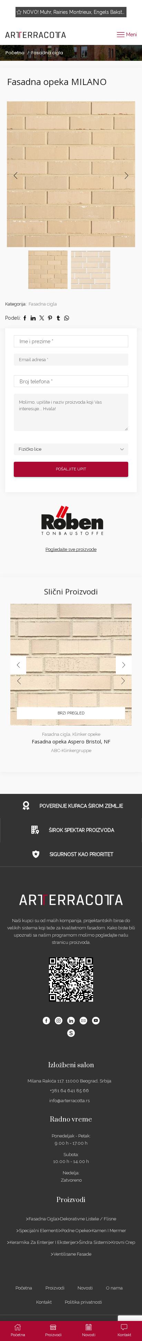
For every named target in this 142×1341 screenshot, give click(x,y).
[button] (15, 176)
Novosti (85, 1288)
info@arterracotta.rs (69, 1100)
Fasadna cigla (47, 52)
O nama (114, 1288)
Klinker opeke (86, 734)
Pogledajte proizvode (112, 12)
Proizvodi (54, 1288)
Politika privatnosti (83, 1302)
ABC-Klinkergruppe (71, 750)
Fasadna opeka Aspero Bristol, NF (71, 741)
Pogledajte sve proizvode (71, 549)
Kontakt (44, 1302)
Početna (15, 52)
